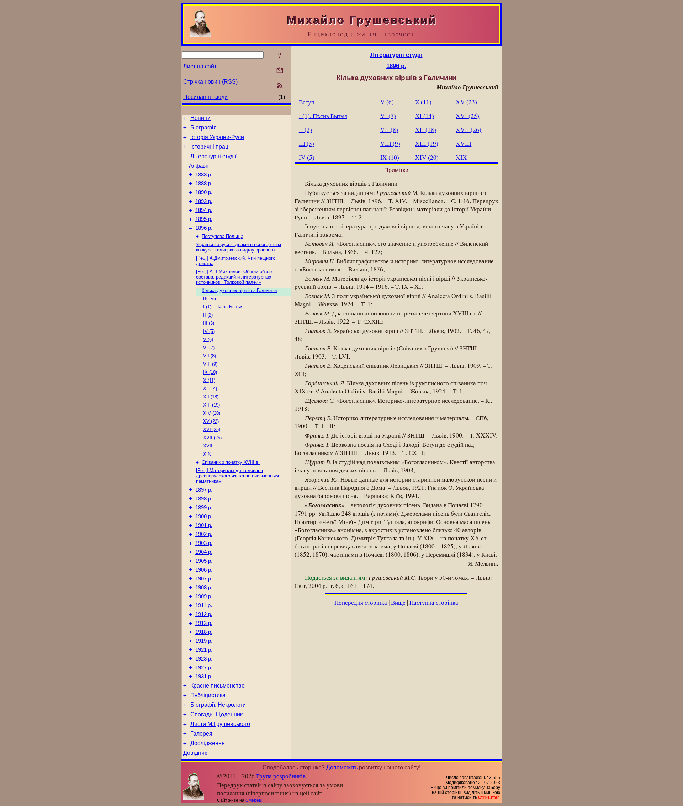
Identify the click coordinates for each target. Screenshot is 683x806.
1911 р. (203, 605)
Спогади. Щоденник (216, 714)
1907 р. (203, 579)
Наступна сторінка (433, 602)
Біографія (203, 127)
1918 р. (203, 632)
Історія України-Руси (217, 137)
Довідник (195, 753)
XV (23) (211, 421)
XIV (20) (211, 413)
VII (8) (209, 356)
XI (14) (210, 388)
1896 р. (203, 228)
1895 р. (203, 219)
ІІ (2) (208, 315)
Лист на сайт (200, 66)
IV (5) (209, 331)
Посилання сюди (205, 97)
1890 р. (203, 192)
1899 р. (203, 507)
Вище (398, 602)
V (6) (208, 339)
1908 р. (203, 587)
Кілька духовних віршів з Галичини (239, 290)
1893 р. (203, 201)
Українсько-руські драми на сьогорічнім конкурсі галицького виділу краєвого (238, 247)
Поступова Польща (222, 236)
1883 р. (203, 174)
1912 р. (203, 614)
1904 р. (203, 552)
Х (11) (209, 380)
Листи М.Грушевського (220, 724)
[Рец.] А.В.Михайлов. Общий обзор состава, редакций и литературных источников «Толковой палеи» (234, 277)
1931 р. (203, 676)
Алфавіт (199, 166)
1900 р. (203, 516)
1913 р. (203, 623)
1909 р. (203, 596)
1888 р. (203, 183)
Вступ (209, 298)
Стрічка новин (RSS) (210, 82)
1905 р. (203, 561)
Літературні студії (213, 156)
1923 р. (203, 659)
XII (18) (210, 396)
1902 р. (203, 534)
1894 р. (203, 210)
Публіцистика (208, 695)
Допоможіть (342, 767)
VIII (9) (210, 364)
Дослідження (207, 743)
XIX (207, 454)
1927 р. (203, 667)
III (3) (208, 323)
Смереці (254, 800)
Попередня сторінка (360, 602)
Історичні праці (210, 147)
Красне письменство (217, 686)
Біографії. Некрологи (218, 705)
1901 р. (203, 525)
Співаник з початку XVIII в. (231, 462)
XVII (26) (212, 437)
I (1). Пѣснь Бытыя (223, 306)
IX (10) (210, 372)
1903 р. (203, 543)
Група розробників (281, 776)
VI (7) (209, 347)
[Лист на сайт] (279, 70)
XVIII (208, 446)
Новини (200, 118)
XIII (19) (211, 405)
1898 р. (203, 499)
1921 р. (203, 650)
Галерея (201, 734)
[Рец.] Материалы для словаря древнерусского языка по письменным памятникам (237, 476)
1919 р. (203, 641)
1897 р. (203, 490)
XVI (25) (211, 429)
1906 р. (203, 570)
